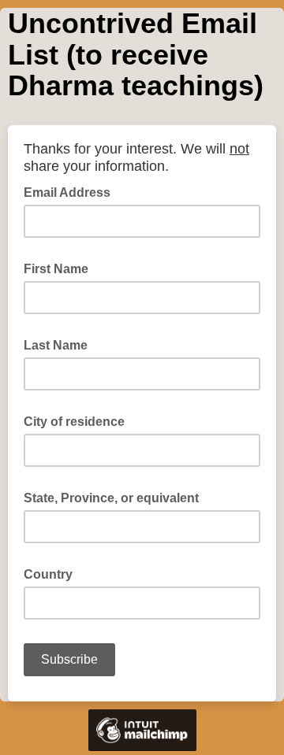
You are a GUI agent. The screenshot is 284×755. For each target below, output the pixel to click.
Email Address (72, 191)
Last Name (60, 344)
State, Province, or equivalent (116, 496)
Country (53, 573)
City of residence (79, 420)
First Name (61, 267)
